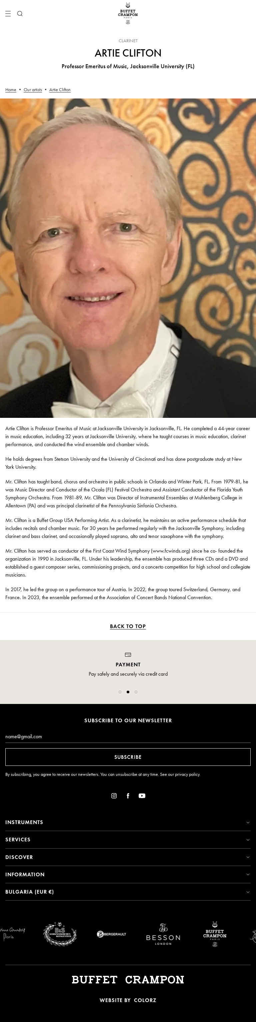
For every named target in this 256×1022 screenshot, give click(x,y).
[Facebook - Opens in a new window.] (128, 797)
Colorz (145, 1000)
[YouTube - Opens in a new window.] (142, 797)
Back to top (128, 626)
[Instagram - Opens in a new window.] (114, 797)
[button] (120, 692)
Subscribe (128, 757)
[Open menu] (8, 13)
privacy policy (187, 774)
